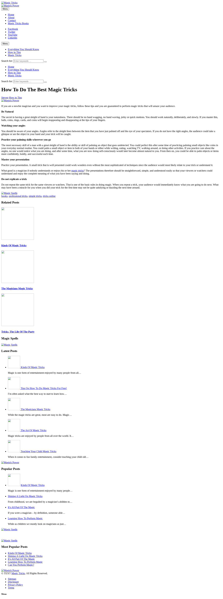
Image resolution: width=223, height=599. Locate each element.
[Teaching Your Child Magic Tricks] (14, 451)
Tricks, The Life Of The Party (17, 331)
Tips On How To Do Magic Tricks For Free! (44, 388)
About (11, 17)
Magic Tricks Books (18, 23)
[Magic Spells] (9, 193)
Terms (11, 587)
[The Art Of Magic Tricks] (14, 430)
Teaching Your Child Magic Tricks (38, 451)
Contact (12, 20)
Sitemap (12, 578)
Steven (4, 97)
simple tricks (35, 196)
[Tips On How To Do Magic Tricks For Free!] (14, 388)
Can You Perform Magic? (21, 564)
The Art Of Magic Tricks (33, 430)
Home (11, 14)
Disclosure (13, 581)
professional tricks (18, 196)
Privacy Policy (15, 584)
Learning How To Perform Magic (25, 518)
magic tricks (77, 170)
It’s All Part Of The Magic (21, 507)
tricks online (49, 196)
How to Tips (14, 52)
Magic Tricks (14, 55)
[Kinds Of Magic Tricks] (14, 367)
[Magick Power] (10, 5)
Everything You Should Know (23, 49)
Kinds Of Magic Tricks (13, 245)
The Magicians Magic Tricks (17, 288)
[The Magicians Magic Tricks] (14, 409)
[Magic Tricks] (9, 2)
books (4, 196)
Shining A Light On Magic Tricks (25, 496)
